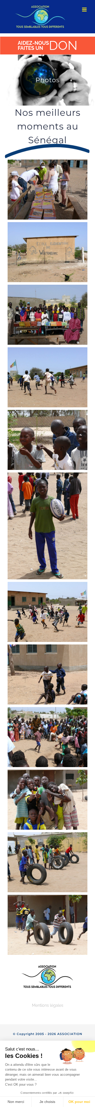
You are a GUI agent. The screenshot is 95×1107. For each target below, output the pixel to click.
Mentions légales (47, 1005)
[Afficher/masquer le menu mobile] (84, 9)
